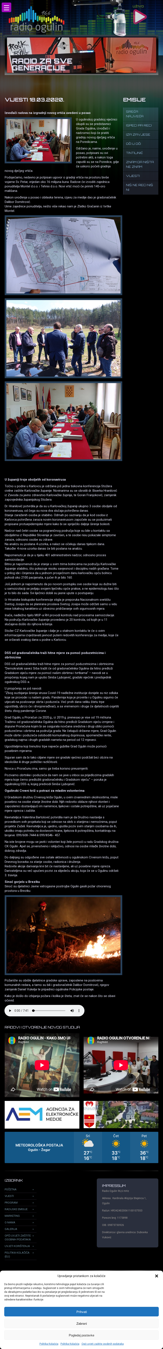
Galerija (11, 1229)
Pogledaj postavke (81, 1335)
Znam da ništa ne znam (140, 165)
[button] (157, 1276)
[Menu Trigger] (6, 7)
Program (11, 1202)
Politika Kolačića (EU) (17, 1254)
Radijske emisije (16, 1209)
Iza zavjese (138, 134)
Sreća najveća (134, 114)
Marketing (12, 1215)
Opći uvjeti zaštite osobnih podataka (103, 1343)
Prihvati (81, 1311)
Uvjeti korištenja (17, 1246)
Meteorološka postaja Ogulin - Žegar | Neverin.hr (81, 1147)
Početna (11, 1189)
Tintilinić (134, 153)
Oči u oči (133, 144)
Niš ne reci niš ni (139, 188)
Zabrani (81, 1323)
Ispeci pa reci (139, 125)
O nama (10, 1222)
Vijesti (133, 176)
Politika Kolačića (48, 1343)
